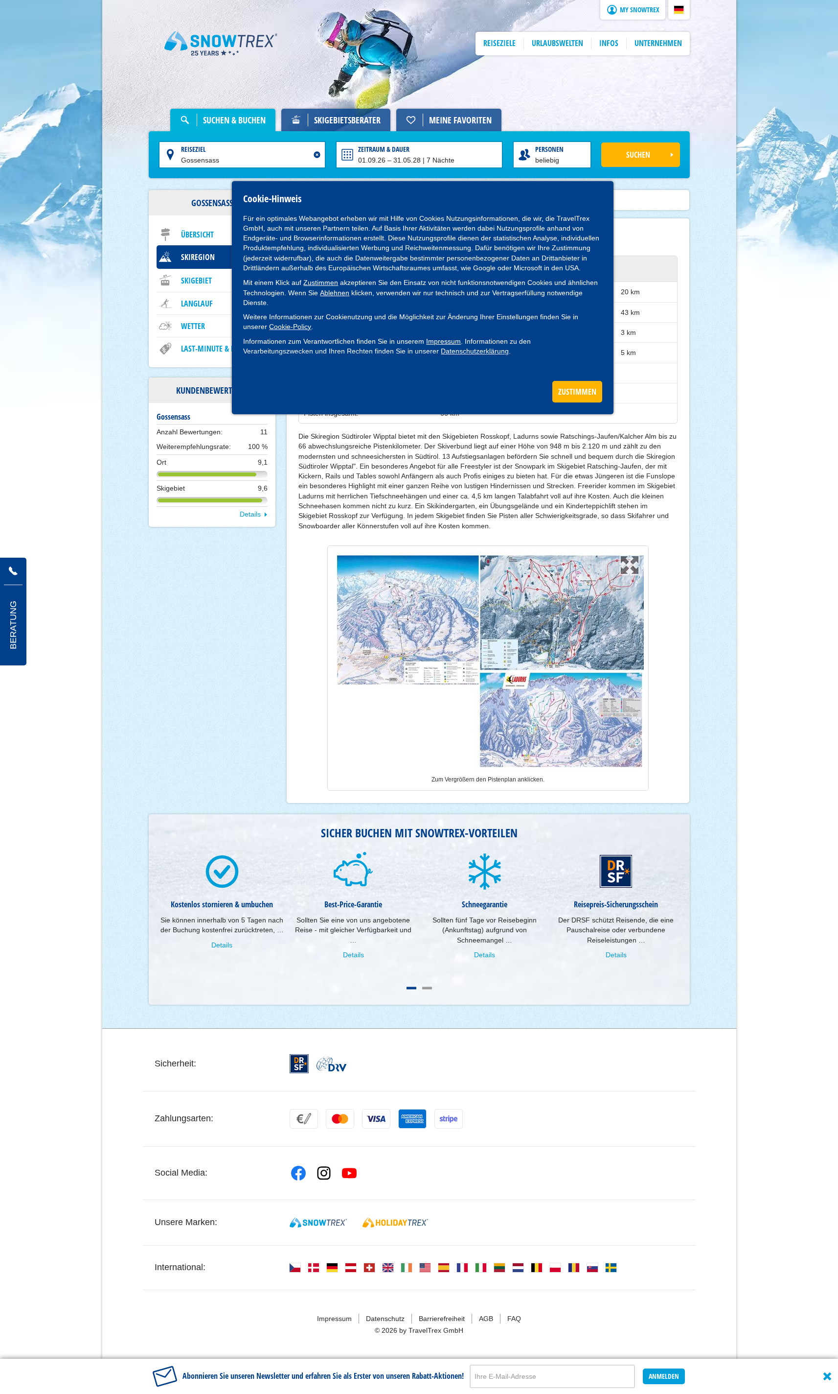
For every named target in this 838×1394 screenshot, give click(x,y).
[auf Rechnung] (304, 1119)
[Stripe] (448, 1119)
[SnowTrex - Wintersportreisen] (318, 1223)
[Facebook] (298, 1173)
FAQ (514, 1319)
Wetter (193, 326)
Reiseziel (193, 149)
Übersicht (197, 234)
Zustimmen (320, 282)
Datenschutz (385, 1319)
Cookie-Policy (290, 327)
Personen (549, 149)
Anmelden (664, 1376)
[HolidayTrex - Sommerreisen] (395, 1223)
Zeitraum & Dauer (383, 149)
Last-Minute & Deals (215, 348)
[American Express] (412, 1119)
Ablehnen (334, 293)
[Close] (827, 1376)
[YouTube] (349, 1173)
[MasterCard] (340, 1119)
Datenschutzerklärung (475, 351)
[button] (679, 10)
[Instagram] (324, 1173)
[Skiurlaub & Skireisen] (221, 43)
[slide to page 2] (427, 988)
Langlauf (197, 303)
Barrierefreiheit (442, 1319)
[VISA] (376, 1119)
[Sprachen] (295, 1267)
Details (250, 514)
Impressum (443, 341)
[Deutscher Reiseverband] (331, 1064)
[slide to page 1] (411, 988)
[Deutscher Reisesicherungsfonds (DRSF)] (299, 1063)
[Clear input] (317, 155)
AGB (486, 1319)
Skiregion (198, 257)
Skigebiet (196, 280)
